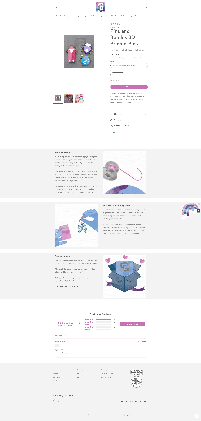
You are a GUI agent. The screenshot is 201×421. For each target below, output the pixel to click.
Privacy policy (105, 415)
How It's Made (82, 370)
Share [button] (115, 132)
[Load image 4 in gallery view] (79, 98)
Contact (56, 381)
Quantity (113, 71)
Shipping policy (127, 415)
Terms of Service (107, 374)
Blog (78, 377)
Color (112, 61)
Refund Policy (106, 377)
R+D (76, 415)
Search (55, 374)
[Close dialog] (199, 204)
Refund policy (95, 415)
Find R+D (56, 377)
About (55, 370)
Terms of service (115, 415)
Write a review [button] (132, 324)
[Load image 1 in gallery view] (58, 98)
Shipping (123, 58)
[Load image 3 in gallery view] (68, 98)
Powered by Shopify (83, 415)
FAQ (78, 374)
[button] (55, 6)
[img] (60, 341)
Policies (104, 370)
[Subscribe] (88, 401)
